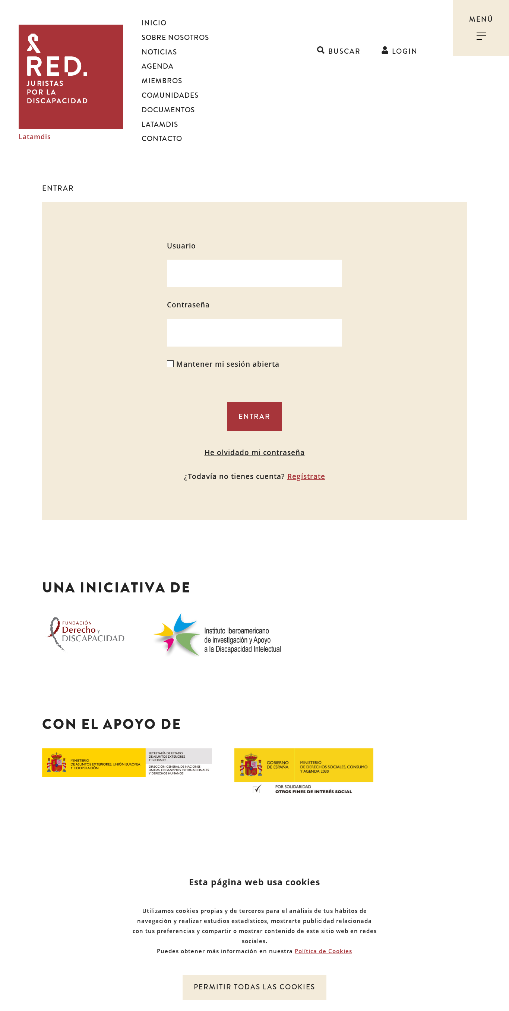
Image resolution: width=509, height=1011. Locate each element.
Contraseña (188, 305)
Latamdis (35, 137)
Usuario (181, 246)
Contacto (162, 139)
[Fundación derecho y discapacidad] (86, 633)
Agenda (158, 66)
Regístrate (306, 476)
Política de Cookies (323, 951)
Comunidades (170, 95)
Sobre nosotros (175, 37)
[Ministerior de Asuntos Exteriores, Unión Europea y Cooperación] (127, 762)
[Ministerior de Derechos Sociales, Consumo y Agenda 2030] (303, 770)
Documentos (168, 110)
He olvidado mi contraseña (255, 452)
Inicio (154, 23)
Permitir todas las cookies (254, 987)
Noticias (159, 52)
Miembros (162, 81)
